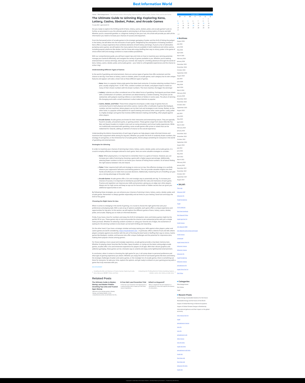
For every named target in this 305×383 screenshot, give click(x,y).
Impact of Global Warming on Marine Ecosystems (192, 303)
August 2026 (181, 41)
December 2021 (182, 168)
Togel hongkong (182, 200)
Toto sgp (179, 188)
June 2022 (180, 151)
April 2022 (180, 157)
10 (178, 23)
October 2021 (181, 174)
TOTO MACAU (181, 207)
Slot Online (180, 287)
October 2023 (181, 105)
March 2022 (180, 159)
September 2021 (182, 177)
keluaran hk (180, 196)
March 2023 (180, 125)
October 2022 (181, 139)
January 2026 (181, 61)
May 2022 (180, 154)
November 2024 (182, 67)
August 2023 (181, 110)
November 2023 (182, 102)
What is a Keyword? (156, 282)
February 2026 (181, 58)
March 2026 (180, 55)
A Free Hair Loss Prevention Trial (133, 282)
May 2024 (180, 84)
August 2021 (181, 180)
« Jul (178, 34)
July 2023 (179, 113)
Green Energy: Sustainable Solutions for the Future (192, 298)
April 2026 (180, 53)
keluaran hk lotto (182, 366)
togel (178, 290)
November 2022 (182, 136)
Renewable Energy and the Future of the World (191, 301)
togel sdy (180, 370)
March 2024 (180, 90)
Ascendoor (162, 380)
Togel (178, 204)
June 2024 (180, 81)
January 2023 (181, 131)
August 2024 (181, 76)
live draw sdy (181, 358)
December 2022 (182, 133)
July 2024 (179, 79)
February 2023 (181, 128)
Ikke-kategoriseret (97, 267)
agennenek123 (104, 25)
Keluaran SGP (181, 192)
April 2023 (180, 122)
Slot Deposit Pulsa (182, 215)
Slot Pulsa (180, 273)
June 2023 (180, 116)
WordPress (176, 380)
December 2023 (182, 99)
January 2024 (181, 96)
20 (193, 25)
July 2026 (179, 44)
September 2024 (182, 73)
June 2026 (180, 47)
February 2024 (181, 93)
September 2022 (182, 142)
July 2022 (179, 148)
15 (203, 23)
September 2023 (182, 107)
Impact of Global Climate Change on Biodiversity (191, 306)
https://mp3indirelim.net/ (128, 231)
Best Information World (152, 4)
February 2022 (181, 162)
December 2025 (182, 64)
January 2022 (181, 165)
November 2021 (182, 171)
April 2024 (180, 87)
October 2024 (181, 70)
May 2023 (180, 119)
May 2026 (180, 50)
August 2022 (181, 145)
